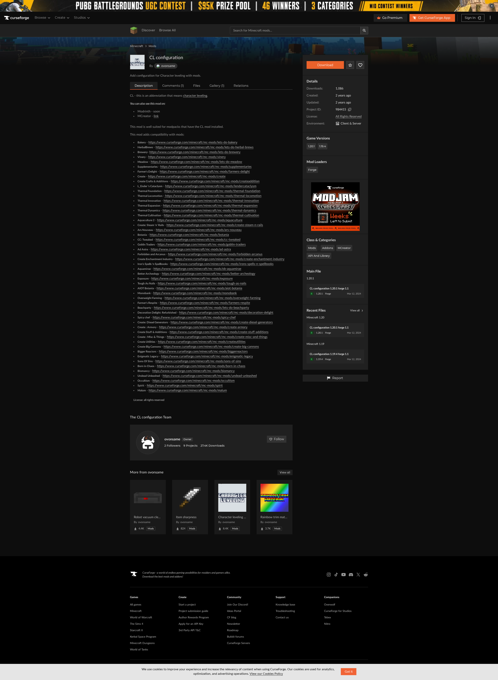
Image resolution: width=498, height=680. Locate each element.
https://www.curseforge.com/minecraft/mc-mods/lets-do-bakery (192, 142)
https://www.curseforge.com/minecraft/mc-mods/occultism (194, 380)
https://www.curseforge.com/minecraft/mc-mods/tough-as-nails (202, 283)
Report (337, 378)
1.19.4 (322, 146)
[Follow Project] (360, 65)
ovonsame (172, 439)
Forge (312, 170)
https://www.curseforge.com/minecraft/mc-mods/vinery (187, 157)
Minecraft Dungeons (142, 643)
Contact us (282, 617)
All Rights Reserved (349, 116)
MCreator (344, 248)
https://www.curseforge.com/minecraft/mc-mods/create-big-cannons (211, 346)
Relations (241, 86)
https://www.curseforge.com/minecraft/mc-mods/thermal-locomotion (212, 195)
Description (144, 86)
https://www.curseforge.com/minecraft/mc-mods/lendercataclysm (210, 186)
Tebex (327, 617)
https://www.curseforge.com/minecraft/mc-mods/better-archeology (208, 273)
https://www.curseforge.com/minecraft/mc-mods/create (186, 176)
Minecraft (136, 46)
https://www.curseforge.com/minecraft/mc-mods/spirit (185, 385)
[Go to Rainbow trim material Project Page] (274, 507)
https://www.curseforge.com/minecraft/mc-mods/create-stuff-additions (219, 332)
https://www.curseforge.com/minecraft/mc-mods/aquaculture (199, 220)
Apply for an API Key (191, 624)
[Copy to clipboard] (350, 109)
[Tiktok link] (336, 574)
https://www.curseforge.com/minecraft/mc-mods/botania (189, 234)
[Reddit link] (365, 574)
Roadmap (232, 630)
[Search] (364, 30)
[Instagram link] (328, 574)
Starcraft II (136, 630)
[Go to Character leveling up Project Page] (232, 507)
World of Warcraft (141, 617)
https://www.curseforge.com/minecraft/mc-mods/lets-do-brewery (194, 152)
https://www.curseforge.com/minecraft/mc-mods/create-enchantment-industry (229, 259)
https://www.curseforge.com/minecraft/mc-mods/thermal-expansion (210, 205)
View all (354, 310)
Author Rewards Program (194, 617)
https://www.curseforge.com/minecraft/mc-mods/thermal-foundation (212, 191)
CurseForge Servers (238, 643)
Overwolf (329, 604)
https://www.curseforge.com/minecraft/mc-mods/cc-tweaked (198, 239)
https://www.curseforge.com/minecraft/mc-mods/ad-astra (191, 249)
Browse (40, 17)
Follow (279, 439)
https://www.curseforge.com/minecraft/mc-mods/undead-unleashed (210, 375)
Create (60, 17)
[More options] (490, 18)
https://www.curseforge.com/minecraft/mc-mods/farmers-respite (205, 302)
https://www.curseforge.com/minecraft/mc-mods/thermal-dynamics (209, 210)
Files (196, 86)
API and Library (319, 256)
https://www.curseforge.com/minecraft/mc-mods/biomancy (193, 370)
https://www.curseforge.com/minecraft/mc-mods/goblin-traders (202, 244)
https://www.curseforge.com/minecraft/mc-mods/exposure (192, 278)
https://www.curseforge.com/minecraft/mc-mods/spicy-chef (194, 317)
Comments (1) (173, 86)
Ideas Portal (234, 611)
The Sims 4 (136, 624)
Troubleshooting (285, 611)
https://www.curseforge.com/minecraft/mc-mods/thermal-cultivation (211, 215)
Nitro (327, 624)
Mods (152, 46)
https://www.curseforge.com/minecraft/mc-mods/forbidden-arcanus (215, 254)
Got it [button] (349, 671)
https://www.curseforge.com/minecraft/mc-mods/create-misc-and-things (217, 336)
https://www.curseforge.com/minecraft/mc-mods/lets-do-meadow (196, 161)
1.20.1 (311, 146)
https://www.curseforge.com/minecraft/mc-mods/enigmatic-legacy (207, 356)
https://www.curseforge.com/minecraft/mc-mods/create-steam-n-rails (215, 225)
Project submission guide (193, 611)
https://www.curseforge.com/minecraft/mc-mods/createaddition (215, 181)
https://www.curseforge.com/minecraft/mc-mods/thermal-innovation (211, 200)
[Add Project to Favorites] (350, 65)
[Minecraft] (134, 30)
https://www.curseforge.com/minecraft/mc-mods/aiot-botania (199, 288)
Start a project (187, 604)
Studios (80, 17)
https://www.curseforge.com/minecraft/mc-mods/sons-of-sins (198, 361)
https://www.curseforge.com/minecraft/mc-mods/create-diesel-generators (222, 322)
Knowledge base (285, 604)
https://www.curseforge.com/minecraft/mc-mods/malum (188, 390)
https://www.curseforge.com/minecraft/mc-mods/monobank (195, 293)
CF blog (231, 617)
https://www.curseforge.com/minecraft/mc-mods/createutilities (201, 341)
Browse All (167, 30)
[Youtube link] (343, 574)
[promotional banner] (249, 6)
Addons (327, 248)
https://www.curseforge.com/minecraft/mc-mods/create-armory (203, 327)
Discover (148, 30)
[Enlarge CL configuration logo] (137, 62)
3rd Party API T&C (190, 630)
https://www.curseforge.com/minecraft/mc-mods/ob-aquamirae (197, 268)
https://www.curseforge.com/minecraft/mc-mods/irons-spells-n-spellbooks (222, 264)
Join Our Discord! (237, 604)
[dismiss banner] (491, 6)
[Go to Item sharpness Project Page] (190, 507)
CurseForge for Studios (338, 611)
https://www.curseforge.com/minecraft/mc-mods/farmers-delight (205, 171)
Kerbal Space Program (143, 636)
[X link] (358, 574)
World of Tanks (139, 649)
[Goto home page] (17, 18)
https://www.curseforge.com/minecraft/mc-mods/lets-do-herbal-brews (204, 147)
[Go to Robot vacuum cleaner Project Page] (148, 507)
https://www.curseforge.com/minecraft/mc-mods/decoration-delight (226, 312)
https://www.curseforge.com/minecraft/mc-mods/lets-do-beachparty (201, 307)
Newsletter (233, 624)
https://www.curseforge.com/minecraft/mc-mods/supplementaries (206, 166)
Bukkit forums (235, 636)
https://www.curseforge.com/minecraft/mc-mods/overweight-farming (212, 298)
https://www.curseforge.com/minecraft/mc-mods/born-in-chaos (201, 366)
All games (135, 604)
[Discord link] (351, 574)
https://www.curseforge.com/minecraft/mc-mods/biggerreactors (203, 351)
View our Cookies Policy (266, 673)
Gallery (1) (217, 86)
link (156, 116)
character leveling (195, 95)
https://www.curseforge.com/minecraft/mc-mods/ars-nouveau (199, 229)
